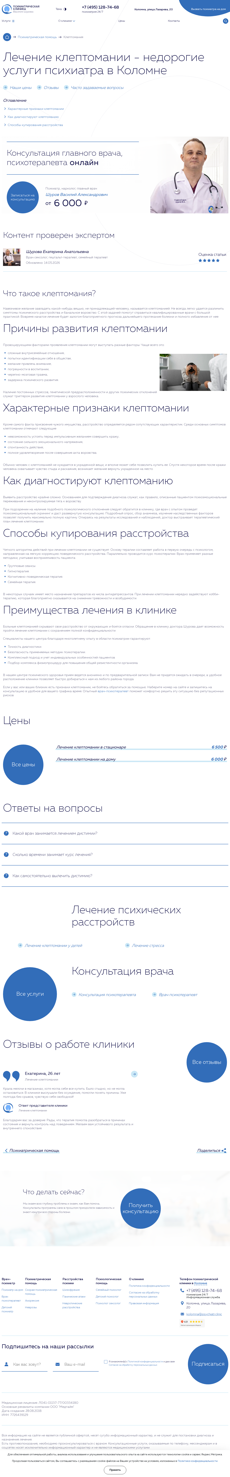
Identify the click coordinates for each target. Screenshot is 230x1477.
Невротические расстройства (72, 1305)
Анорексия (32, 1300)
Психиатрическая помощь (37, 37)
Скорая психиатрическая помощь (41, 1292)
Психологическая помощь (108, 1281)
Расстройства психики (72, 1281)
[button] (134, 1074)
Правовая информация (144, 1303)
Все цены (23, 764)
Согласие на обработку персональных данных (144, 1294)
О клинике (136, 1279)
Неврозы (31, 1307)
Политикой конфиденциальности (145, 1362)
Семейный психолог (108, 1290)
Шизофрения (71, 1290)
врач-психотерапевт (113, 691)
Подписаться (208, 1364)
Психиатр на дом (12, 1290)
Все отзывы (206, 1062)
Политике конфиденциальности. (198, 1461)
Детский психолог (107, 1296)
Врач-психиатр (8, 1281)
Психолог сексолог (108, 1303)
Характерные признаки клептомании (36, 108)
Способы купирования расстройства (35, 125)
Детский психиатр (7, 1309)
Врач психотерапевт (11, 1298)
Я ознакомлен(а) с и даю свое (142, 1363)
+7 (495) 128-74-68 (204, 1291)
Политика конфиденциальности (149, 1286)
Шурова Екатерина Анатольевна (57, 252)
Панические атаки (73, 1296)
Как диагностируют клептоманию (33, 117)
